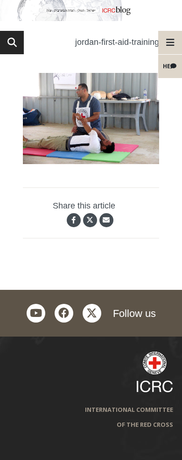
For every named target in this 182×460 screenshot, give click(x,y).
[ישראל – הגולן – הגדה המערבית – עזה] (91, 10)
